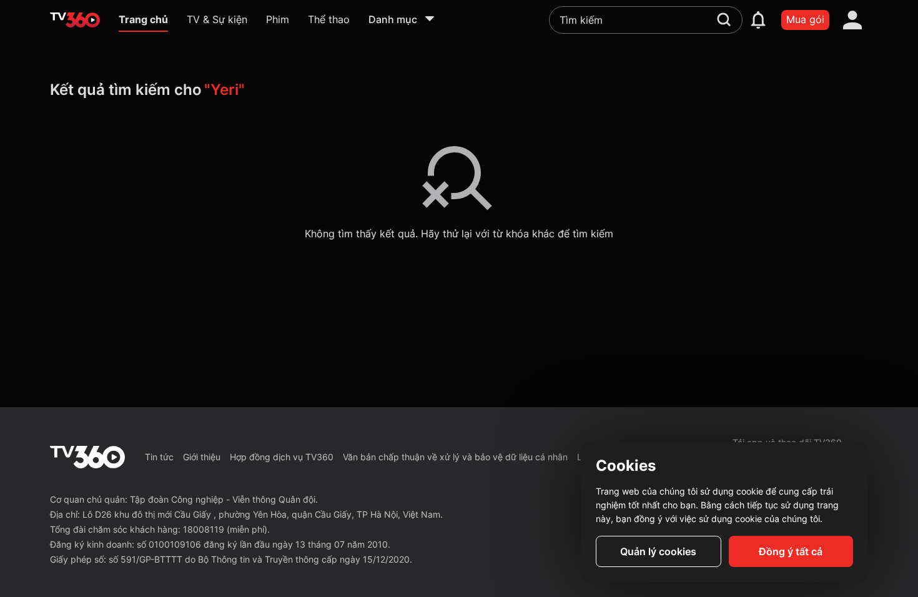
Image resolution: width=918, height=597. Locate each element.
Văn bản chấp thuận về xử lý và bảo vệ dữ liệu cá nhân (455, 456)
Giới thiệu (201, 456)
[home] (75, 20)
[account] (852, 20)
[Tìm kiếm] (723, 19)
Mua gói (805, 19)
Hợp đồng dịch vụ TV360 (281, 456)
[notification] (758, 20)
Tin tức (159, 456)
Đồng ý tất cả (790, 551)
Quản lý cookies (658, 551)
